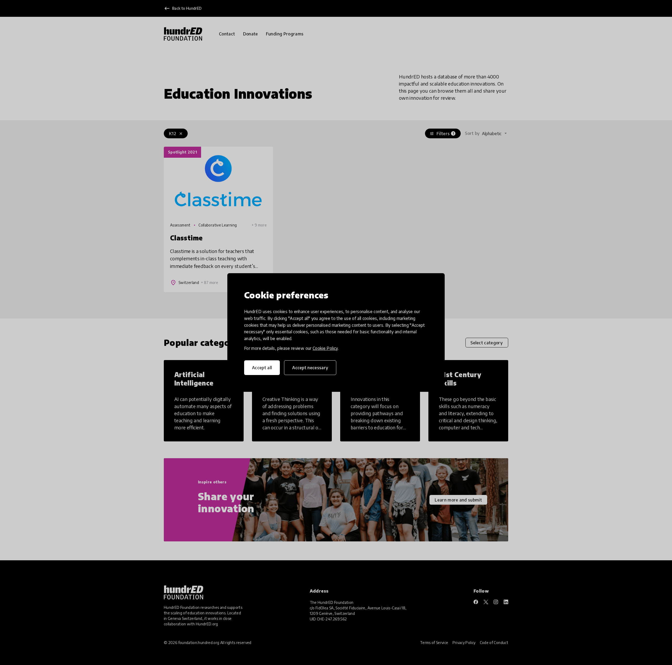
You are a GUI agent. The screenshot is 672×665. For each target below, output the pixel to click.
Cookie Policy (325, 348)
